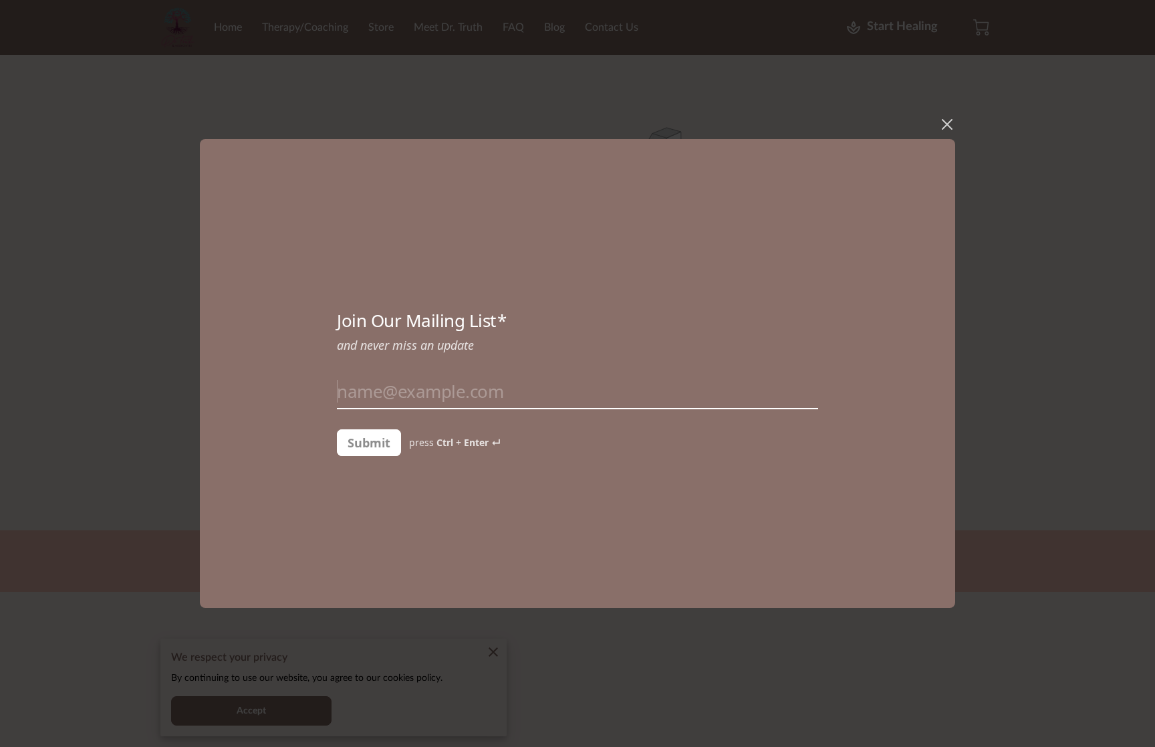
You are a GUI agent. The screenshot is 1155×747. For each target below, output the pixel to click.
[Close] (947, 124)
